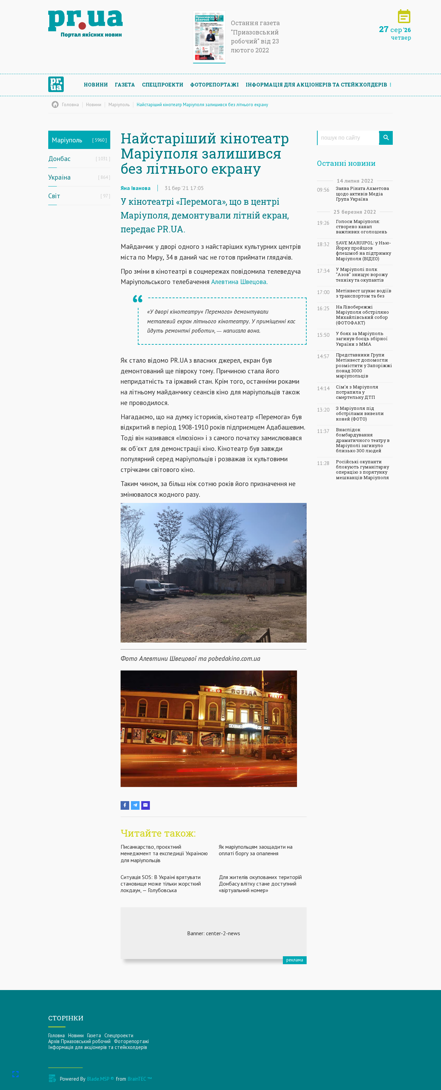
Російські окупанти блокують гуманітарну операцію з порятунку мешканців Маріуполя (362, 469)
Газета (125, 84)
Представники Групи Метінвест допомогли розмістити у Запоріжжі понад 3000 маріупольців (364, 365)
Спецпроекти (162, 84)
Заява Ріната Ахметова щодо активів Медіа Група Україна (362, 194)
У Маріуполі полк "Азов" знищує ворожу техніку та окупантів (362, 275)
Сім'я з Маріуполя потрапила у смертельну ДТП (357, 392)
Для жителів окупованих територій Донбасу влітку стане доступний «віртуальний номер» (260, 884)
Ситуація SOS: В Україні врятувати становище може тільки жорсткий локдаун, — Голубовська (161, 884)
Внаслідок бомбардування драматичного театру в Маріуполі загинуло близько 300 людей (363, 440)
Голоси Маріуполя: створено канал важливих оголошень (361, 227)
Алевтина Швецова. (239, 281)
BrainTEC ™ (140, 1079)
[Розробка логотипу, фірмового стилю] (214, 933)
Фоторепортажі (214, 84)
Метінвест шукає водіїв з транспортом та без (363, 293)
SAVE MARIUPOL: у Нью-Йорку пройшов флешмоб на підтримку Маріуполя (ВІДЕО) (363, 250)
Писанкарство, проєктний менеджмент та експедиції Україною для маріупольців (164, 853)
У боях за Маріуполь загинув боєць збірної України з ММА (362, 339)
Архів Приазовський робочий (79, 1041)
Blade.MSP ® (100, 1079)
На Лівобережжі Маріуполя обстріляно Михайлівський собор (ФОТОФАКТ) (362, 314)
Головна (56, 1035)
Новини (96, 84)
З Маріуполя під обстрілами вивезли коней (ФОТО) (360, 414)
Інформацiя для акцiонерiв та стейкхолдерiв (316, 84)
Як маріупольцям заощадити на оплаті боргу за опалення (256, 850)
